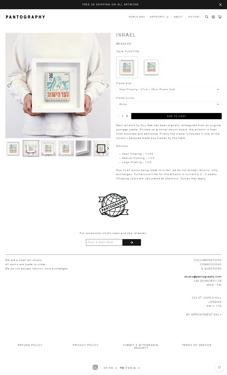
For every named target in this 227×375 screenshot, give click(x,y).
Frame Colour (125, 98)
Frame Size (123, 83)
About (178, 17)
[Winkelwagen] (220, 17)
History (194, 17)
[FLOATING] (127, 67)
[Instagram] (95, 367)
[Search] (207, 17)
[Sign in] (213, 17)
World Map (137, 17)
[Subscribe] (131, 242)
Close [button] (220, 4)
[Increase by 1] (127, 116)
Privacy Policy (85, 345)
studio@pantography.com (203, 276)
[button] (13, 148)
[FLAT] (151, 67)
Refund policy (30, 345)
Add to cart (176, 116)
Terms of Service (197, 345)
